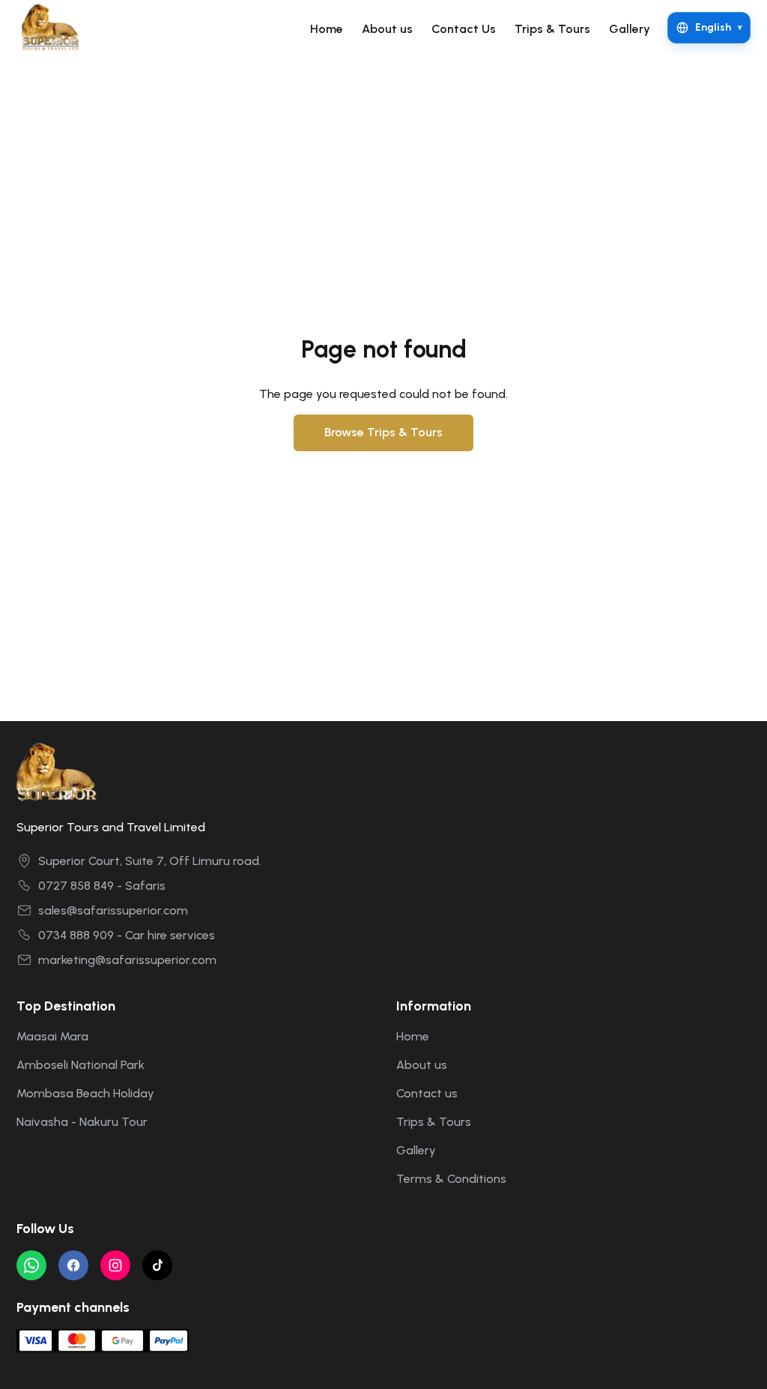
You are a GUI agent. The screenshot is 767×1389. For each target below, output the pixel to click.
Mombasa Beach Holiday (85, 1093)
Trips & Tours (552, 29)
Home (326, 29)
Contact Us (463, 29)
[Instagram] (115, 1265)
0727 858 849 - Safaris (102, 886)
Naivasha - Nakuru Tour (82, 1122)
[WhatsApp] (31, 1265)
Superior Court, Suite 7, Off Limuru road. (149, 861)
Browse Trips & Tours (383, 432)
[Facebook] (73, 1265)
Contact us (427, 1093)
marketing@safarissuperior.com (127, 960)
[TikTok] (157, 1265)
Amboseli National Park (80, 1065)
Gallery (629, 29)
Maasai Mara (52, 1036)
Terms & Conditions (451, 1179)
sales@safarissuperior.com (113, 910)
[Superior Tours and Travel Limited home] (55, 27)
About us (387, 29)
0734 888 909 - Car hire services (126, 935)
